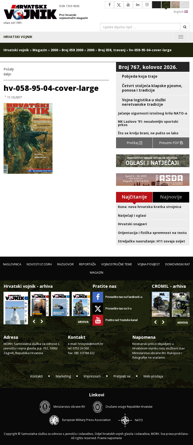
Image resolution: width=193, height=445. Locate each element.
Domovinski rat (177, 264)
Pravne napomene (109, 438)
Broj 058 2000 (72, 50)
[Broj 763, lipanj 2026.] (81, 304)
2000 (54, 50)
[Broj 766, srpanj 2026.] (16, 307)
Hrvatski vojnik (18, 36)
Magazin (39, 50)
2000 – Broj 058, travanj (106, 50)
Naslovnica (12, 264)
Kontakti (36, 376)
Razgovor (65, 264)
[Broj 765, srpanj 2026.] (39, 304)
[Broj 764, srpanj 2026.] (60, 304)
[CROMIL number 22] (180, 304)
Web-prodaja (153, 376)
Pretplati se (122, 376)
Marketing (63, 376)
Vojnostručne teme (116, 264)
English (179, 12)
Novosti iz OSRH (39, 264)
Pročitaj (133, 142)
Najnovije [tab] (171, 197)
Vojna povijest (148, 264)
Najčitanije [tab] (134, 197)
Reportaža (87, 264)
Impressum (92, 376)
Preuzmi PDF (169, 142)
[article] (153, 76)
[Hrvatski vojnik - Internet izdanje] (48, 13)
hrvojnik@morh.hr (90, 344)
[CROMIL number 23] (160, 304)
